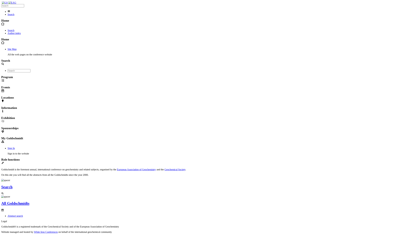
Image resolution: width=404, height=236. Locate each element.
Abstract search (15, 216)
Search (11, 14)
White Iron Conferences (46, 232)
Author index (14, 33)
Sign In (11, 148)
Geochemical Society (174, 169)
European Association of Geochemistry (136, 169)
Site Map (12, 49)
